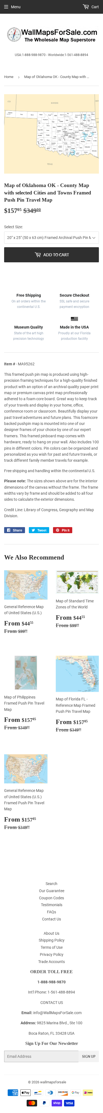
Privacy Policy (51, 954)
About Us (51, 933)
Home (8, 77)
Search (51, 883)
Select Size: (13, 227)
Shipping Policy (52, 940)
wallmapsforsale (53, 1082)
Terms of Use (52, 947)
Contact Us (51, 919)
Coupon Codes (51, 898)
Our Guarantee (51, 891)
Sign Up (88, 1056)
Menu (16, 7)
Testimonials (51, 905)
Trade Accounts (51, 961)
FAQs (51, 912)
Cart (95, 7)
